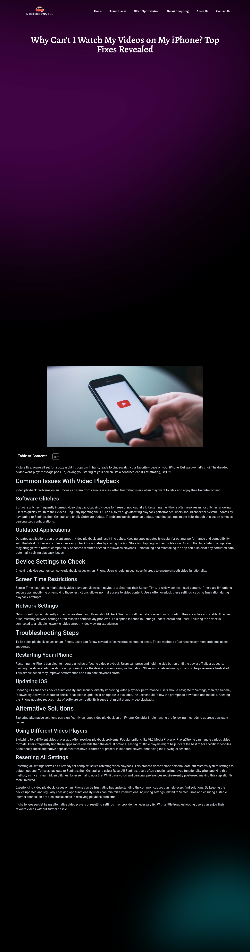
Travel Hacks (118, 11)
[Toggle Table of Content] (53, 456)
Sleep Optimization (146, 11)
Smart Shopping (178, 11)
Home (98, 11)
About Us (202, 11)
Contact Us (223, 11)
